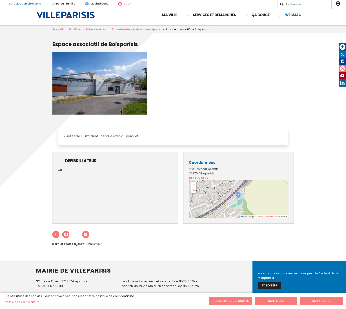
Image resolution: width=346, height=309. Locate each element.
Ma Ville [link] (169, 14)
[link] (342, 47)
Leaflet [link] (247, 216)
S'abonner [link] (269, 285)
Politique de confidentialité (22, 302)
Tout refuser (276, 301)
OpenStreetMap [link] (265, 216)
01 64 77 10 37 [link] (198, 178)
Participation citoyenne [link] (25, 3)
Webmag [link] (293, 14)
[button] (238, 195)
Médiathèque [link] (99, 3)
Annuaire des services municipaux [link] (136, 29)
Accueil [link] (57, 29)
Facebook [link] (342, 61)
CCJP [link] (127, 3)
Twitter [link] (342, 54)
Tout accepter (321, 301)
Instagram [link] (342, 68)
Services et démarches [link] (214, 14)
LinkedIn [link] (342, 83)
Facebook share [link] (65, 234)
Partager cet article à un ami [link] (85, 234)
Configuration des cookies (230, 301)
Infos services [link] (96, 29)
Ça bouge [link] (261, 14)
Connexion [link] (338, 3)
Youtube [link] (342, 75)
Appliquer (282, 4)
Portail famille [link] (65, 3)
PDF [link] (55, 234)
